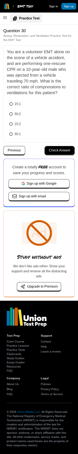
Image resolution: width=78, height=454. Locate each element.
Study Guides (15, 358)
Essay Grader (16, 362)
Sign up (69, 6)
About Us (13, 384)
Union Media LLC (28, 411)
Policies (46, 384)
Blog (9, 389)
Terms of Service (52, 394)
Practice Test (29, 18)
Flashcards (14, 354)
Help (44, 346)
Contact (46, 341)
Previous (14, 150)
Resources (14, 366)
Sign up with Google (42, 183)
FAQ (9, 370)
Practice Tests (16, 349)
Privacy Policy (50, 389)
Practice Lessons (18, 345)
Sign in (53, 6)
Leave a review (51, 351)
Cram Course (15, 341)
